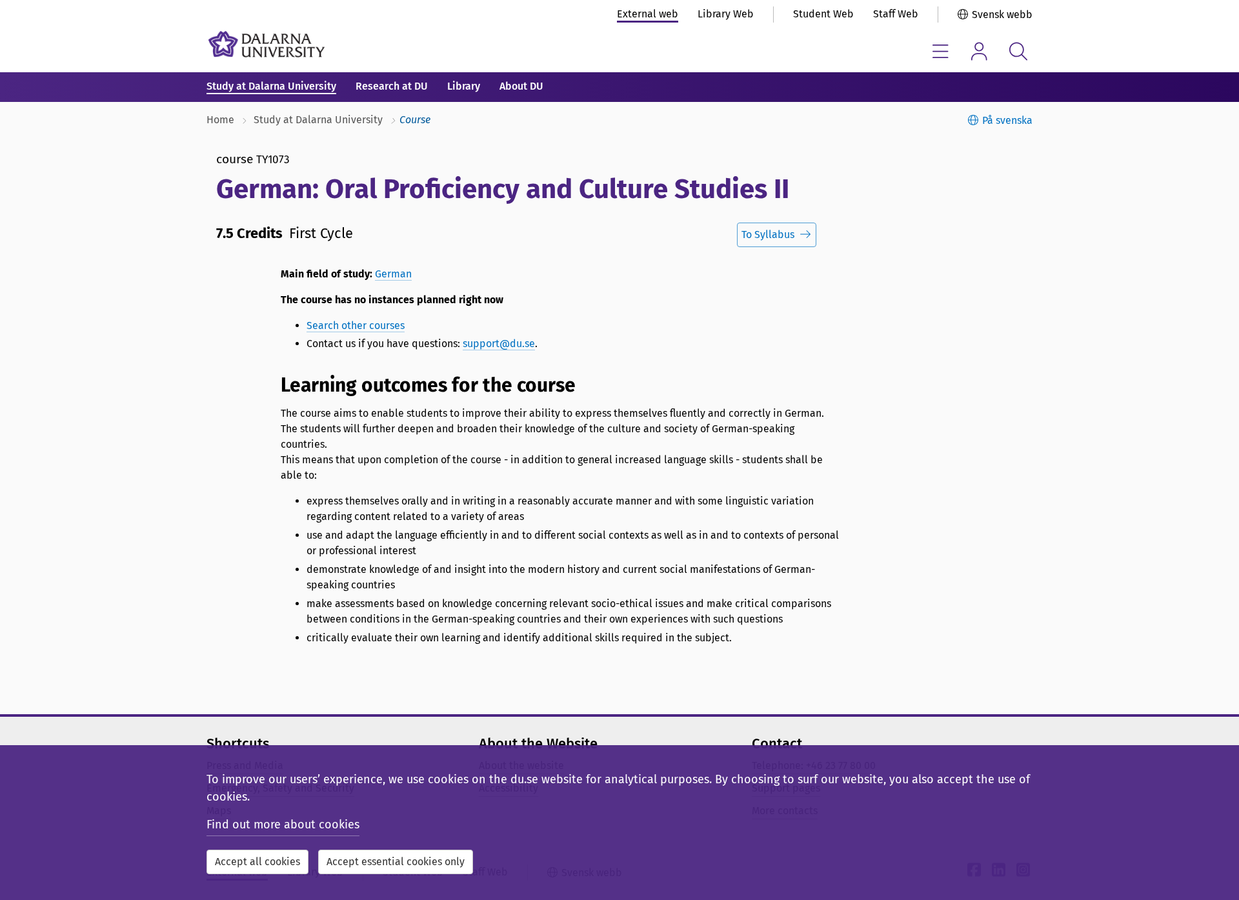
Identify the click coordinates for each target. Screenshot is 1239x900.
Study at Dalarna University (271, 86)
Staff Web (895, 14)
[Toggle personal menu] (979, 51)
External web (647, 14)
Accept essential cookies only (396, 861)
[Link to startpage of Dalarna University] (266, 44)
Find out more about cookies (282, 824)
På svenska (1007, 120)
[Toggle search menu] (1017, 51)
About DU (521, 86)
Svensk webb (1002, 14)
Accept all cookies (257, 861)
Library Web (726, 14)
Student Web (823, 14)
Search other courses (356, 325)
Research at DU (392, 86)
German (393, 274)
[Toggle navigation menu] (940, 51)
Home (220, 120)
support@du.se (499, 343)
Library (463, 86)
